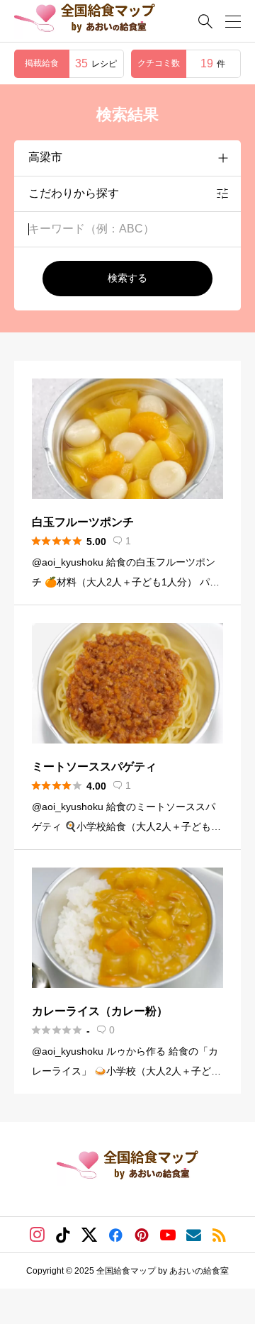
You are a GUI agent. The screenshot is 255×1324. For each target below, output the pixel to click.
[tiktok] (63, 1234)
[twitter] (89, 1234)
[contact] (193, 1235)
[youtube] (168, 1234)
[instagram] (37, 1234)
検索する (127, 278)
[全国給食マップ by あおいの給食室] (84, 21)
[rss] (219, 1235)
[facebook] (115, 1234)
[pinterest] (141, 1234)
